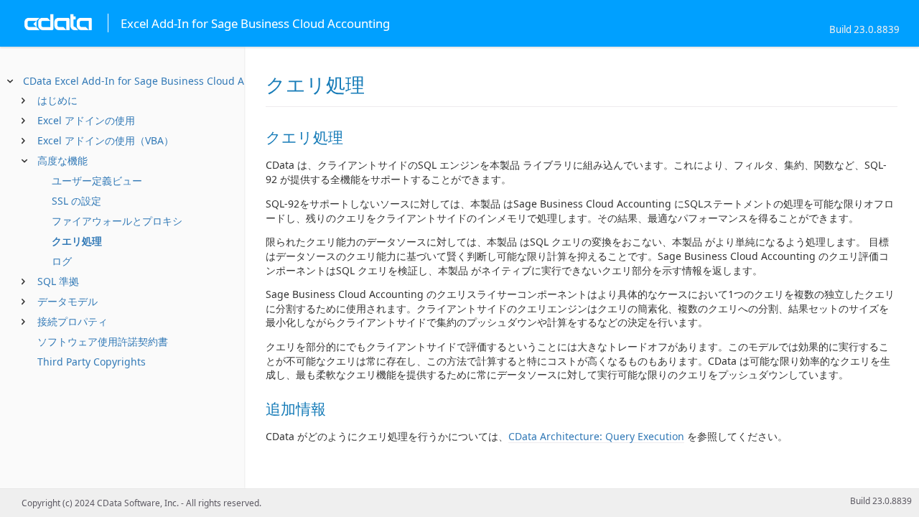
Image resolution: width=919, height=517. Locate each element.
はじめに (57, 100)
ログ (62, 261)
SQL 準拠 (58, 281)
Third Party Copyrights (91, 361)
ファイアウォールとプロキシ (117, 221)
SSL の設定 (76, 201)
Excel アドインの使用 (86, 120)
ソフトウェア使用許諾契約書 (102, 341)
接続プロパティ (72, 321)
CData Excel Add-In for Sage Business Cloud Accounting (157, 81)
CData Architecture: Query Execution (596, 436)
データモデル (67, 301)
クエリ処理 (77, 241)
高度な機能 (62, 160)
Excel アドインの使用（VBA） (105, 140)
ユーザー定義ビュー (97, 180)
